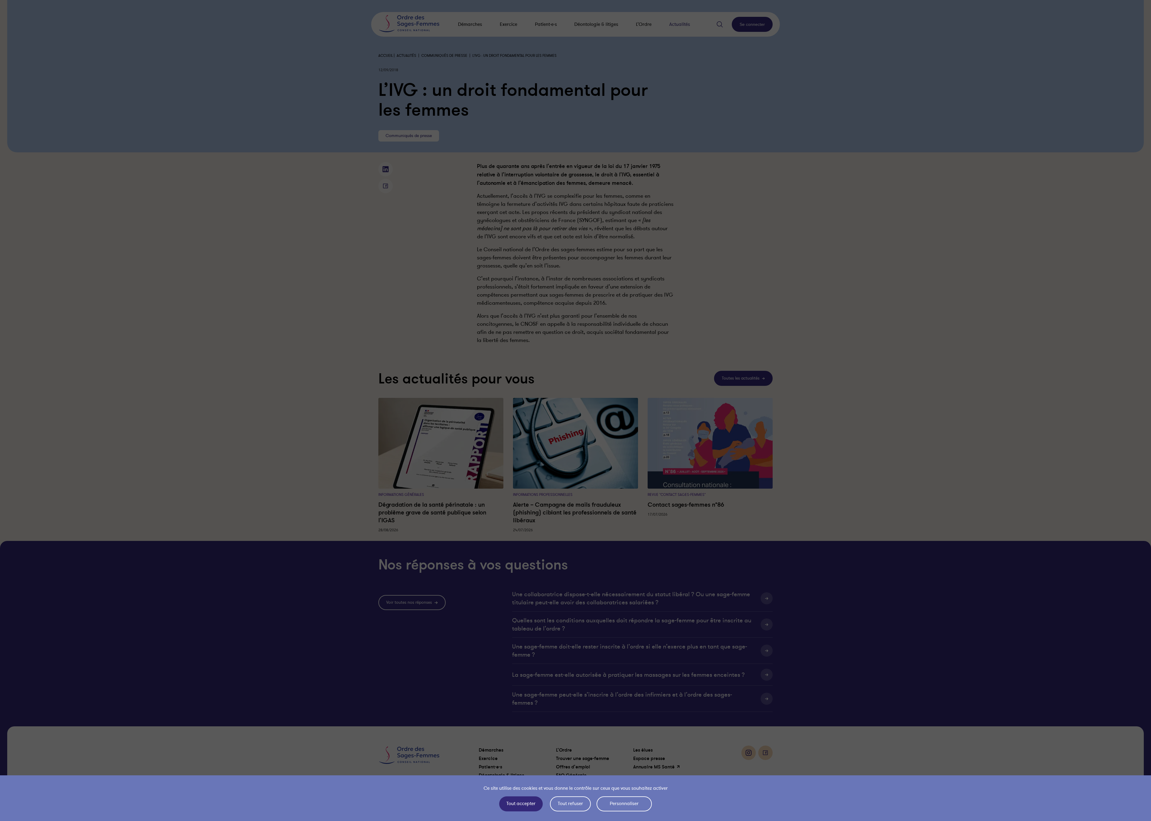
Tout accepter (521, 803)
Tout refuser (570, 803)
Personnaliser (624, 803)
